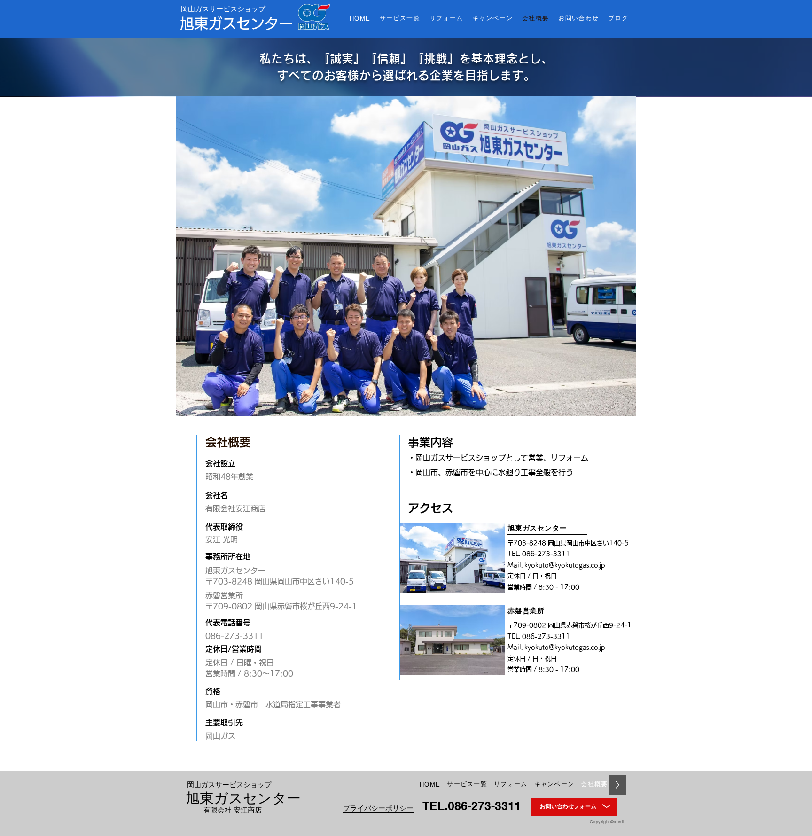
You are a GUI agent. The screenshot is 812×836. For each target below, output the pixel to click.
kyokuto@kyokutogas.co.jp (564, 565)
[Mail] (606, 807)
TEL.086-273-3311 (471, 806)
